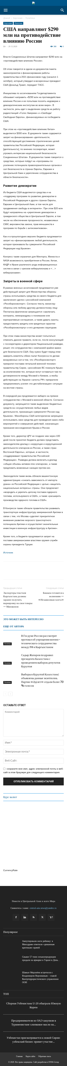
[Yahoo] (51, 917)
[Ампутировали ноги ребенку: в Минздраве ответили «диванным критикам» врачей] (11, 945)
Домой (6, 18)
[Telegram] (29, 573)
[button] (5, 10)
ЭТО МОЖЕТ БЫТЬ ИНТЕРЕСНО (23, 619)
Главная (19, 1056)
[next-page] (10, 694)
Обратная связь (44, 1056)
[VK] (36, 573)
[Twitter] (14, 573)
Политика (30, 18)
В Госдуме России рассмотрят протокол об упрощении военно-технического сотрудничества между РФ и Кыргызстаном (40, 641)
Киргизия (17, 18)
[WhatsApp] (21, 573)
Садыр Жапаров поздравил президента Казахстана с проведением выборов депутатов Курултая (40, 660)
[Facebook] (6, 573)
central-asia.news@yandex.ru (43, 908)
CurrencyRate (10, 870)
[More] (51, 573)
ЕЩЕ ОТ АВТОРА (13, 626)
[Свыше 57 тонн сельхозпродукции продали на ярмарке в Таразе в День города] (11, 961)
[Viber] (44, 573)
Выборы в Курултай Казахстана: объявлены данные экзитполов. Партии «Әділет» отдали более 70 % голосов (42, 680)
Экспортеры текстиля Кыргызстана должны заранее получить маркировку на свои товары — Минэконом (17, 599)
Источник (8, 552)
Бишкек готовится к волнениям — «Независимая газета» (51, 596)
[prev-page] (5, 694)
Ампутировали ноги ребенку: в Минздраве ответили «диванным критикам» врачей (38, 944)
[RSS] (33, 917)
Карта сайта (30, 1056)
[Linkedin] (24, 917)
